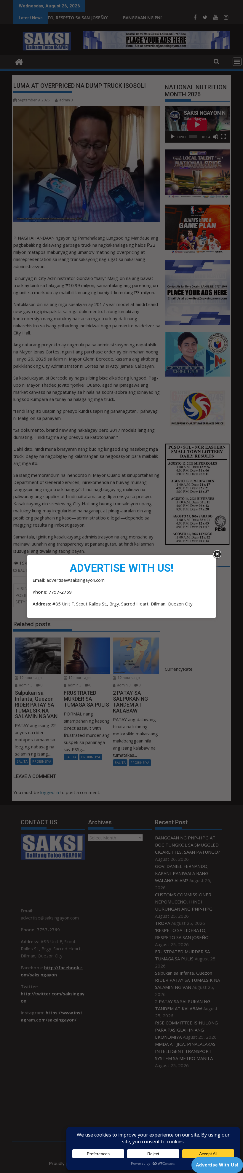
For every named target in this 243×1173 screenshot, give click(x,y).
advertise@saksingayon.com (76, 580)
